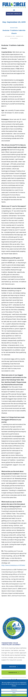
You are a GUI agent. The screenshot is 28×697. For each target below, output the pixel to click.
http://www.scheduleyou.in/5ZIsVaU (13, 565)
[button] (14, 10)
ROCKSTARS (14, 27)
